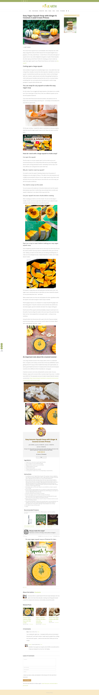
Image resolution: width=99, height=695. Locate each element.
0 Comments (31, 624)
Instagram (53, 532)
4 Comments (44, 624)
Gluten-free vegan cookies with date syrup (54, 612)
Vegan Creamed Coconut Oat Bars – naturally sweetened (41, 612)
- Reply (38, 631)
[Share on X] (2, 346)
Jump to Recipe (27, 47)
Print (41, 457)
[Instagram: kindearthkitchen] (26, 532)
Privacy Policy (49, 692)
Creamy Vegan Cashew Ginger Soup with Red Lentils (28, 612)
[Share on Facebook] (2, 344)
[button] (68, 11)
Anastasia (25, 587)
